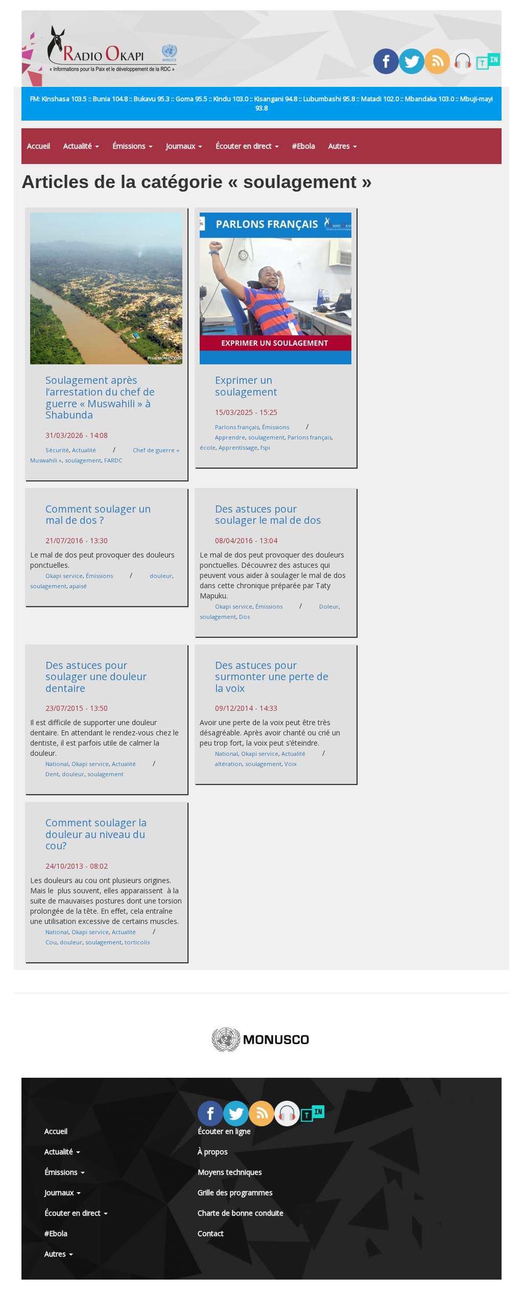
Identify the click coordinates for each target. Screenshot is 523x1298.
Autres (340, 146)
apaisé (78, 586)
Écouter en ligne (224, 1131)
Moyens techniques (230, 1172)
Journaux (181, 146)
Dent (52, 774)
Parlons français (237, 427)
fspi (265, 447)
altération (228, 764)
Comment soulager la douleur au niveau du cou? (96, 834)
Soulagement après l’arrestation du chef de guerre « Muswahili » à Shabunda (100, 397)
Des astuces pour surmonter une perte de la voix (271, 676)
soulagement (83, 460)
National (56, 764)
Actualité (78, 146)
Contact (211, 1233)
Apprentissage (238, 447)
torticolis (137, 942)
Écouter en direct (245, 146)
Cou (51, 942)
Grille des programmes (235, 1192)
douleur (161, 576)
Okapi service (64, 576)
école (208, 447)
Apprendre (230, 437)
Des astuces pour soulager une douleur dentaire (96, 676)
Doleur (329, 606)
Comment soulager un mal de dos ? (98, 514)
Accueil (38, 146)
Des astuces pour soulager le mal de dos (268, 514)
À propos (213, 1151)
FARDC (113, 460)
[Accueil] (116, 48)
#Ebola (303, 146)
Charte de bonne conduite (240, 1213)
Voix (290, 764)
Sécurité (57, 450)
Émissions (130, 146)
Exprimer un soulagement (246, 386)
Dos (244, 616)
